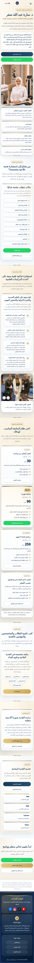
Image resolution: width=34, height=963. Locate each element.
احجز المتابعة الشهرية (17, 523)
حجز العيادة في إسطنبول (17, 603)
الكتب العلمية (17, 947)
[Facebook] (10, 909)
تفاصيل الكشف (17, 480)
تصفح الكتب (17, 691)
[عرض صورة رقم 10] (20, 399)
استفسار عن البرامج (17, 746)
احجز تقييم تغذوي (17, 789)
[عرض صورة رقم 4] (27, 399)
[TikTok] (19, 909)
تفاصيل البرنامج (17, 566)
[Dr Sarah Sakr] (17, 3)
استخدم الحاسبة (17, 784)
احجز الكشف (17, 250)
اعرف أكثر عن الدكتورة (17, 870)
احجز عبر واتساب (17, 59)
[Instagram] (15, 909)
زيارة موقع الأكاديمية (17, 741)
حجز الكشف (17, 942)
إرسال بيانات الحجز (17, 865)
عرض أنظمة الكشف (17, 255)
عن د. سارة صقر (17, 54)
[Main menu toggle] (30, 3)
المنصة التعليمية (17, 952)
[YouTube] (23, 909)
